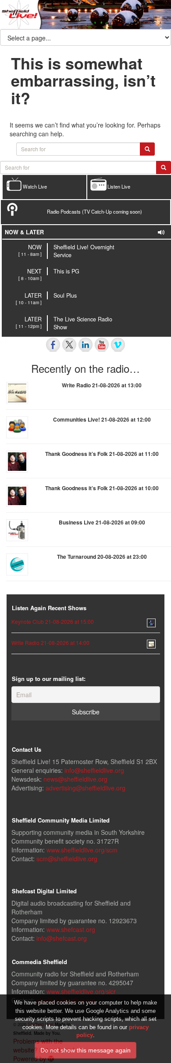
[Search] (163, 167)
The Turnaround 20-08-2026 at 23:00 (102, 557)
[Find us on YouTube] (102, 345)
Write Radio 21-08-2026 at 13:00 (102, 385)
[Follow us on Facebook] (53, 345)
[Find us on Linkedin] (85, 345)
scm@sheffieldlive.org (66, 858)
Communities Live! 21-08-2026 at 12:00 (102, 419)
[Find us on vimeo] (118, 345)
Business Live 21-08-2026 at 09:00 (102, 522)
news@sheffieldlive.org (75, 779)
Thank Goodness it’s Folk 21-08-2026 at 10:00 (102, 488)
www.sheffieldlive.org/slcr (81, 991)
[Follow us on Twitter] (69, 345)
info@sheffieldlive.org (94, 770)
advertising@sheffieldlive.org (85, 787)
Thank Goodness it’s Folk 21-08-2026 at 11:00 (102, 454)
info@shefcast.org (61, 938)
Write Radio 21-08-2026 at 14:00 (50, 642)
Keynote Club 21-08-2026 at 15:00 (52, 621)
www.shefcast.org (70, 929)
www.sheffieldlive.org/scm (82, 849)
